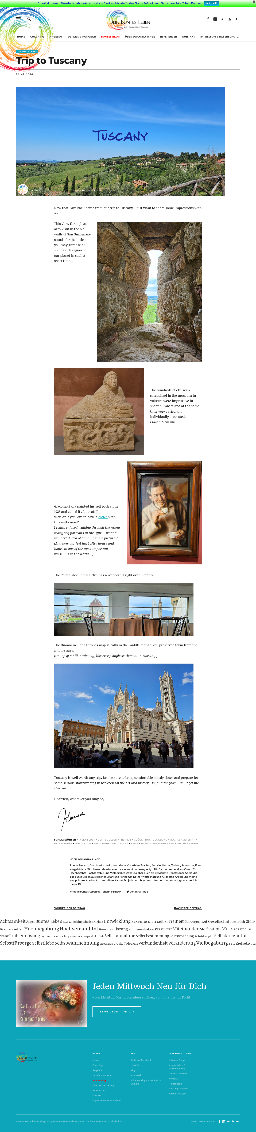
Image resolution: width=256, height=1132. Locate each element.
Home (21, 37)
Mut (97, 843)
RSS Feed (229, 19)
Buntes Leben (107, 840)
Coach (65, 922)
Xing (222, 19)
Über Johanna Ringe (140, 37)
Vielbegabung (187, 843)
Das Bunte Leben (27, 51)
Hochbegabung (156, 840)
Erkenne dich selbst (149, 921)
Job (111, 929)
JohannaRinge (139, 892)
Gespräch (238, 921)
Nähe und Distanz (115, 843)
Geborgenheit (195, 921)
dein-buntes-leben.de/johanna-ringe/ (97, 892)
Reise (134, 843)
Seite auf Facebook (208, 19)
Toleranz (131, 943)
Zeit (231, 943)
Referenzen (168, 37)
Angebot (56, 37)
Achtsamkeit (13, 921)
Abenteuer (87, 840)
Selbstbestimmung (152, 935)
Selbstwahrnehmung (77, 943)
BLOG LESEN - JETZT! (117, 1011)
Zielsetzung (246, 943)
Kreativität (163, 929)
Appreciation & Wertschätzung (177, 1066)
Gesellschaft (219, 921)
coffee (103, 517)
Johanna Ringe (89, 859)
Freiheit (125, 840)
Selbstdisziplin (204, 936)
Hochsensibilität (182, 840)
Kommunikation (141, 929)
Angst (30, 921)
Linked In (215, 19)
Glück (138, 840)
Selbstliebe (43, 943)
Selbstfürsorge (16, 942)
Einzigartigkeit (93, 921)
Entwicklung (117, 921)
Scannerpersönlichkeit (91, 936)
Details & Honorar (82, 37)
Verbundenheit (163, 843)
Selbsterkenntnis (231, 936)
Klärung (120, 929)
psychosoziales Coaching (55, 936)
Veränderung (182, 943)
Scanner (73, 936)
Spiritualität (105, 943)
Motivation (83, 843)
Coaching (37, 37)
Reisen (145, 843)
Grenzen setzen (12, 929)
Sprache (117, 943)
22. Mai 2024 (24, 74)
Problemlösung (24, 936)
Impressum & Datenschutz (219, 37)
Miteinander (63, 843)
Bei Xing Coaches (178, 1088)
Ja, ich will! (211, 3)
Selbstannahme (119, 935)
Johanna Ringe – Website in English (236, 19)
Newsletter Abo (177, 1094)
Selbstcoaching (182, 935)
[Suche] (29, 19)
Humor (104, 929)
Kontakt (188, 37)
